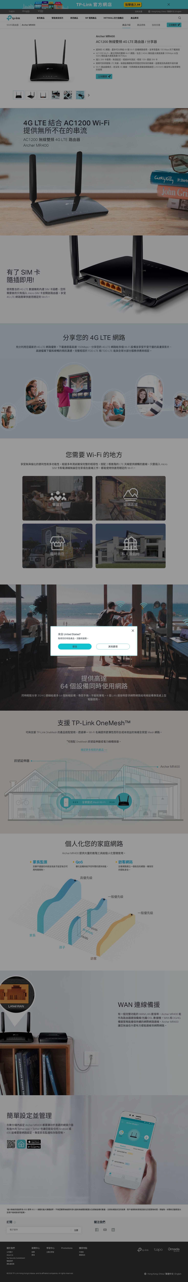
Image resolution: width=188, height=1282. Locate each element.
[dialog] (94, 641)
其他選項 (113, 646)
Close (133, 631)
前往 (75, 646)
